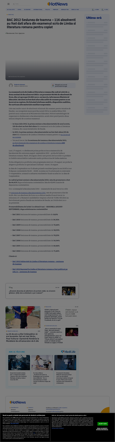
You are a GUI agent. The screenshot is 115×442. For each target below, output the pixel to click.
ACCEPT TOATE (103, 423)
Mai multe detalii (15, 423)
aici (34, 433)
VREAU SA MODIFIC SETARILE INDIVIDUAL (102, 429)
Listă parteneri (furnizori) (58, 428)
